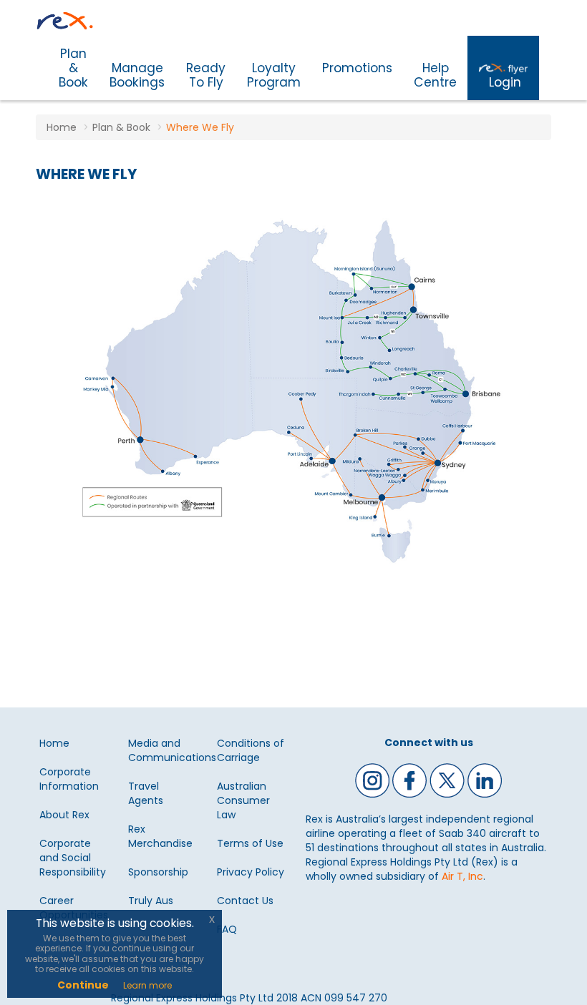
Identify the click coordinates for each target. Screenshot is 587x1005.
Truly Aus (150, 900)
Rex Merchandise (160, 836)
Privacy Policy (250, 872)
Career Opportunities (73, 907)
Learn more (147, 985)
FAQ (227, 929)
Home (54, 743)
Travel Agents (145, 793)
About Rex (64, 815)
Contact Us (245, 900)
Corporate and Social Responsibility (72, 857)
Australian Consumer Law (243, 800)
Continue (83, 985)
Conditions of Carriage (250, 750)
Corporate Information (69, 779)
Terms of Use (250, 843)
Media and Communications (172, 750)
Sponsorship (158, 872)
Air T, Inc (462, 876)
